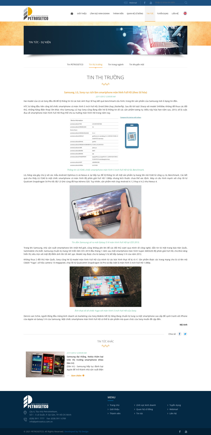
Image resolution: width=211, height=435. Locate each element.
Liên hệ (175, 13)
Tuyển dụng (162, 13)
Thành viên (115, 413)
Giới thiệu (114, 409)
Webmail (133, 2)
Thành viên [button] (118, 13)
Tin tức (139, 413)
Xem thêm (76, 375)
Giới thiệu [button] (82, 13)
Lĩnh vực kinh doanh (146, 405)
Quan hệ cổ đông (144, 409)
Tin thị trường (95, 64)
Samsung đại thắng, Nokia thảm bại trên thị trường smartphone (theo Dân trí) (85, 359)
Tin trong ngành (116, 64)
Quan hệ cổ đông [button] (135, 13)
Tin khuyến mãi (136, 64)
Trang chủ (72, 13)
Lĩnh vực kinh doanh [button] (100, 13)
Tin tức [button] (150, 13)
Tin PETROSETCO (75, 64)
